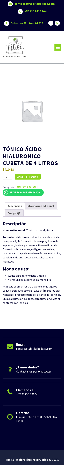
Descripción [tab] (15, 206)
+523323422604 (35, 11)
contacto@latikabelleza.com (35, 4)
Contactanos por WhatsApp (33, 371)
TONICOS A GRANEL (27, 187)
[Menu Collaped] (57, 47)
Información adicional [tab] (40, 206)
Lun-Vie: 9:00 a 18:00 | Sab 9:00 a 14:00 (36, 419)
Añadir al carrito (27, 176)
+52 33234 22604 (27, 394)
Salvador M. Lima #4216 (27, 23)
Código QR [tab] (14, 213)
